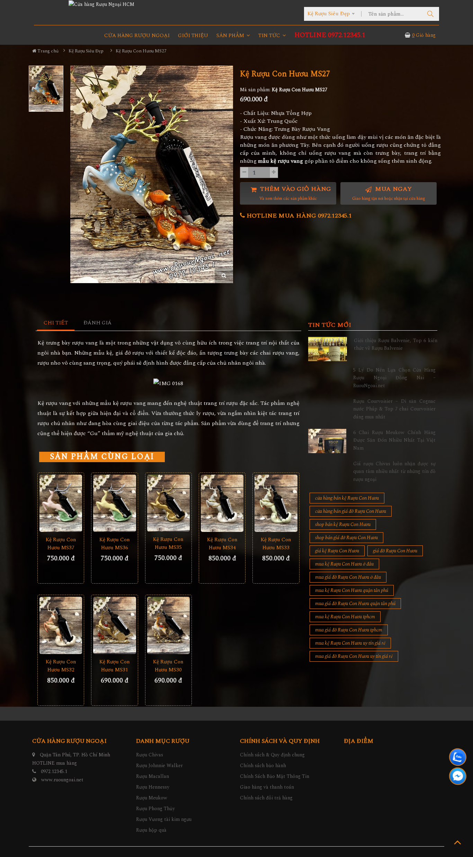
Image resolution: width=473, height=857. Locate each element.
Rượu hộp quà (151, 830)
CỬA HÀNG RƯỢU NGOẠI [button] (137, 36)
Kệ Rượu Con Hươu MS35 (168, 543)
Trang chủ (47, 51)
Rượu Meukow (151, 797)
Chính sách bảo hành (263, 765)
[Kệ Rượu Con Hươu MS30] (168, 625)
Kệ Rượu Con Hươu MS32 (61, 666)
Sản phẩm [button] (231, 36)
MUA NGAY (388, 193)
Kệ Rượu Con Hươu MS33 (276, 544)
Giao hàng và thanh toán (267, 787)
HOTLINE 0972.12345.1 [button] (329, 35)
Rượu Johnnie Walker (159, 765)
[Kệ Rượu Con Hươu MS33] (276, 503)
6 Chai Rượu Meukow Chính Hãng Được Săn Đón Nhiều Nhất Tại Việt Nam (394, 440)
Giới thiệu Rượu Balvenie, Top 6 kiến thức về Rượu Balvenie (395, 344)
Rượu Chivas (149, 754)
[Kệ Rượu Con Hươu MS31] (114, 625)
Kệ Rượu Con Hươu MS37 (61, 544)
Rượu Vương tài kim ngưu (163, 819)
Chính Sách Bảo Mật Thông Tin (274, 776)
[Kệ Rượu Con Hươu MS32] (60, 625)
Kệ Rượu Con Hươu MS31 (114, 666)
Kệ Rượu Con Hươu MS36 (114, 544)
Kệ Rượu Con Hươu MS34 (222, 544)
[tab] (56, 323)
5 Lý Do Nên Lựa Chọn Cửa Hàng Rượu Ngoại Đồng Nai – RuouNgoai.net (394, 377)
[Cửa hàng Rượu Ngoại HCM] (101, 4)
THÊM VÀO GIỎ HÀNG (294, 193)
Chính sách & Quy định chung (272, 754)
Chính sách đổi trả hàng (266, 797)
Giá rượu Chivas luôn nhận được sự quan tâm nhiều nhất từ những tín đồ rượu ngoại (394, 471)
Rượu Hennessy (152, 787)
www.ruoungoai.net (62, 779)
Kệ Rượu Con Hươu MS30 (168, 666)
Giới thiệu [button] (193, 36)
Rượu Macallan (152, 776)
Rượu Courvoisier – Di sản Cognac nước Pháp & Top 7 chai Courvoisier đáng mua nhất (394, 409)
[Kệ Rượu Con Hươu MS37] (60, 503)
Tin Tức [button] (270, 36)
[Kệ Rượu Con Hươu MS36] (114, 503)
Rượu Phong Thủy (155, 808)
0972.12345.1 (54, 771)
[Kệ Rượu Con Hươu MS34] (222, 503)
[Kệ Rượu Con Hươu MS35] (168, 503)
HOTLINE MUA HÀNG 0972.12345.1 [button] (298, 216)
